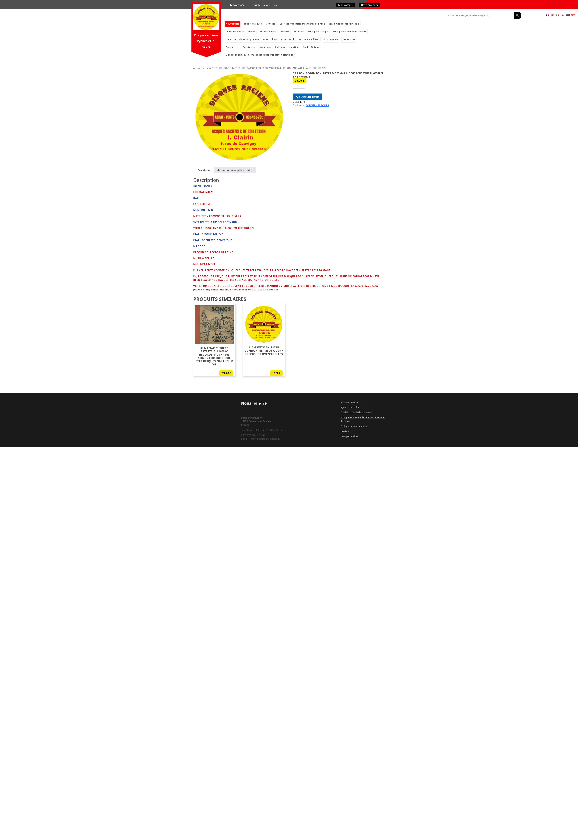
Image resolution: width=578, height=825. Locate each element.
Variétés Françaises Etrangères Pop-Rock (302, 23)
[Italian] (557, 15)
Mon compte (345, 5)
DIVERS (251, 31)
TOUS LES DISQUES (253, 23)
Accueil (196, 67)
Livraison (345, 431)
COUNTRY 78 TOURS (234, 67)
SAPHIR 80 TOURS (311, 47)
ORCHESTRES (349, 39)
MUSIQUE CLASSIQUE (318, 31)
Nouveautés (232, 23)
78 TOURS (217, 67)
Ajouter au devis (307, 97)
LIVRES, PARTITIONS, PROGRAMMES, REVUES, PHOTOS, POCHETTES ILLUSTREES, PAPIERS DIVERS (272, 39)
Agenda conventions (350, 407)
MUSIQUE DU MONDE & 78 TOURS (349, 31)
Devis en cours (369, 5)
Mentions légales (349, 402)
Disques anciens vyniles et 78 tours (206, 41)
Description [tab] (204, 170)
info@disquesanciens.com (265, 5)
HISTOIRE (284, 31)
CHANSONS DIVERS (235, 31)
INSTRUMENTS (331, 39)
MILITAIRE (299, 31)
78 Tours (270, 23)
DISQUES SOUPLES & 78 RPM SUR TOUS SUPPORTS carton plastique (259, 54)
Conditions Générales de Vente (356, 412)
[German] (568, 15)
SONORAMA (265, 47)
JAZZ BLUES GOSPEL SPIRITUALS (344, 23)
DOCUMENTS (232, 47)
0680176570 (238, 5)
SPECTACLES (249, 47)
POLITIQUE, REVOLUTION (287, 47)
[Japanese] (562, 15)
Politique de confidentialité (354, 426)
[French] (547, 15)
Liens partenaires (349, 436)
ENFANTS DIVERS (268, 31)
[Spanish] (573, 15)
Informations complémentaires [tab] (234, 170)
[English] (552, 15)
